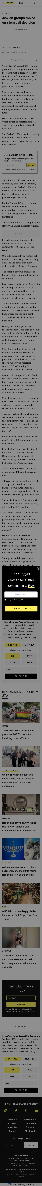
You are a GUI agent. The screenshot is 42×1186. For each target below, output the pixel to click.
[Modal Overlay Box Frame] (21, 593)
